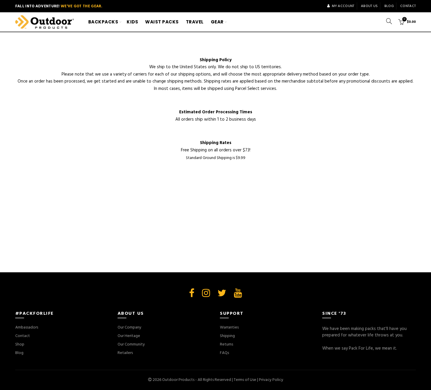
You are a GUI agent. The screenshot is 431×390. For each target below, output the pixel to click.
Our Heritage (129, 336)
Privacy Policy (271, 380)
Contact (408, 6)
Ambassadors (26, 327)
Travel (195, 22)
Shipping (227, 336)
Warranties (229, 327)
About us (369, 6)
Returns (226, 344)
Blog (389, 6)
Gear (217, 22)
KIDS (132, 22)
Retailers (125, 353)
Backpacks (103, 22)
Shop (19, 344)
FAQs (224, 353)
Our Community (131, 344)
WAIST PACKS (162, 22)
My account (343, 6)
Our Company (129, 327)
